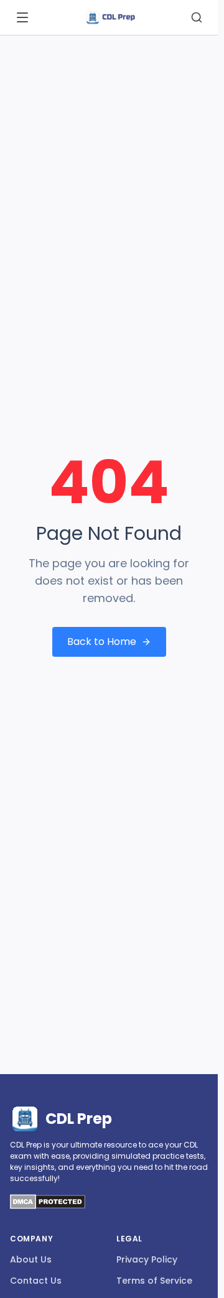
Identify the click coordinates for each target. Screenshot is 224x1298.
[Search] (196, 17)
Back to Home (101, 641)
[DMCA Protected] (47, 1205)
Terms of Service (154, 1280)
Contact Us (36, 1280)
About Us (31, 1259)
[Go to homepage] (110, 18)
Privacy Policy (146, 1259)
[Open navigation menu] (22, 17)
